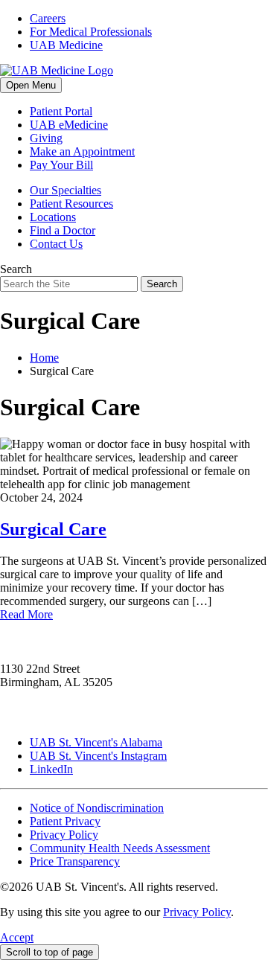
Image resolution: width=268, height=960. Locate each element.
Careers (48, 18)
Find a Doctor (62, 230)
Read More (26, 614)
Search (16, 269)
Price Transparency (75, 861)
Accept (17, 937)
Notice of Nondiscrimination (97, 807)
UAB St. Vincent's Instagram (98, 755)
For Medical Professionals (91, 31)
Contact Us (56, 243)
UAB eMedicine (69, 124)
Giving (46, 138)
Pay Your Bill (61, 165)
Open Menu (31, 85)
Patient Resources (71, 203)
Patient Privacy (65, 821)
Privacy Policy (64, 834)
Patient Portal (61, 111)
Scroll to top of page (49, 952)
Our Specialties (65, 190)
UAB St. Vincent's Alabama (96, 742)
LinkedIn (51, 769)
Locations (53, 217)
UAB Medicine (66, 45)
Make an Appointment (82, 151)
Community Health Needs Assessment (120, 848)
